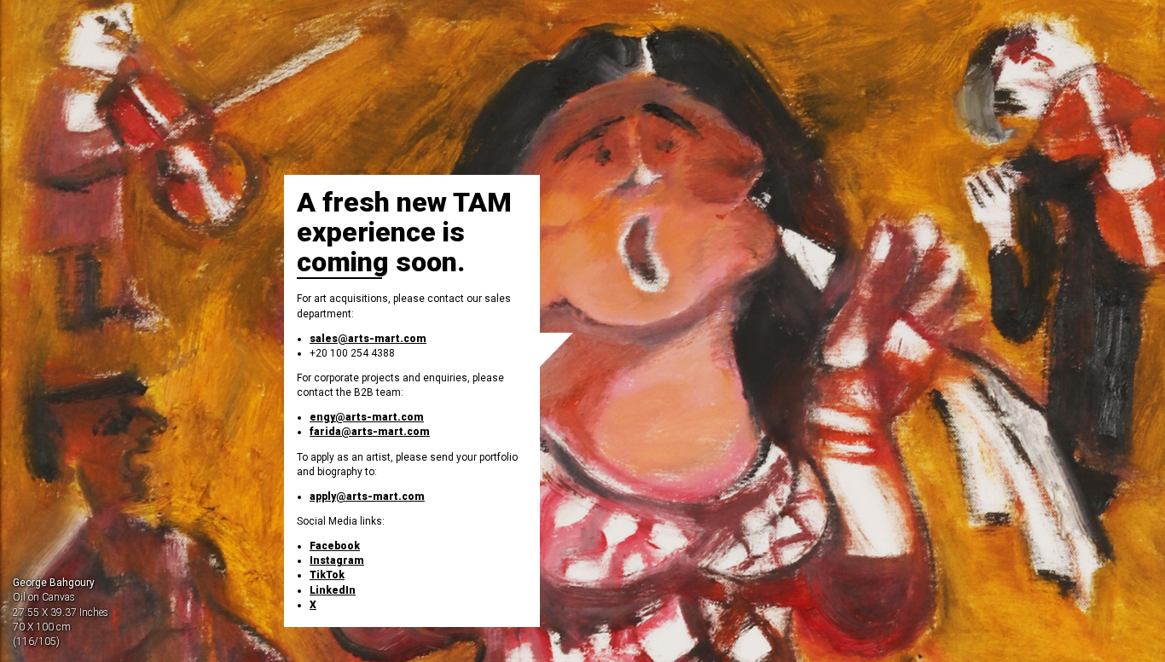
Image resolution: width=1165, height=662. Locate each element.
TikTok (327, 575)
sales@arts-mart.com (368, 339)
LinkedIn (333, 590)
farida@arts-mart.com (370, 432)
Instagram (337, 560)
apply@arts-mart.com (367, 496)
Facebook (335, 546)
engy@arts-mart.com (367, 417)
